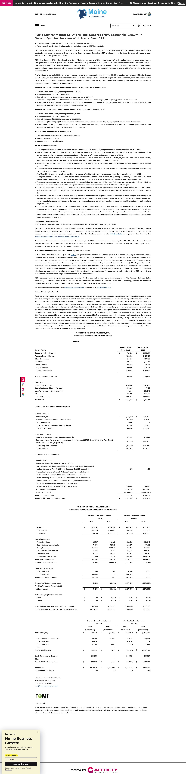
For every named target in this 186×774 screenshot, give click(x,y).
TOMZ (73, 255)
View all (181, 3)
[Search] (134, 25)
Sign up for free (20, 764)
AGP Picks (6, 3)
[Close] (38, 732)
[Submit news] (23, 379)
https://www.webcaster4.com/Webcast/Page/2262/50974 (57, 237)
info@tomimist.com (104, 288)
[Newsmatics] (23, 394)
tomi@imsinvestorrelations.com (46, 686)
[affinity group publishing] (23, 389)
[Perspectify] (23, 384)
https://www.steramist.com (74, 288)
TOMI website (116, 234)
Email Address (11, 755)
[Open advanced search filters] (139, 25)
